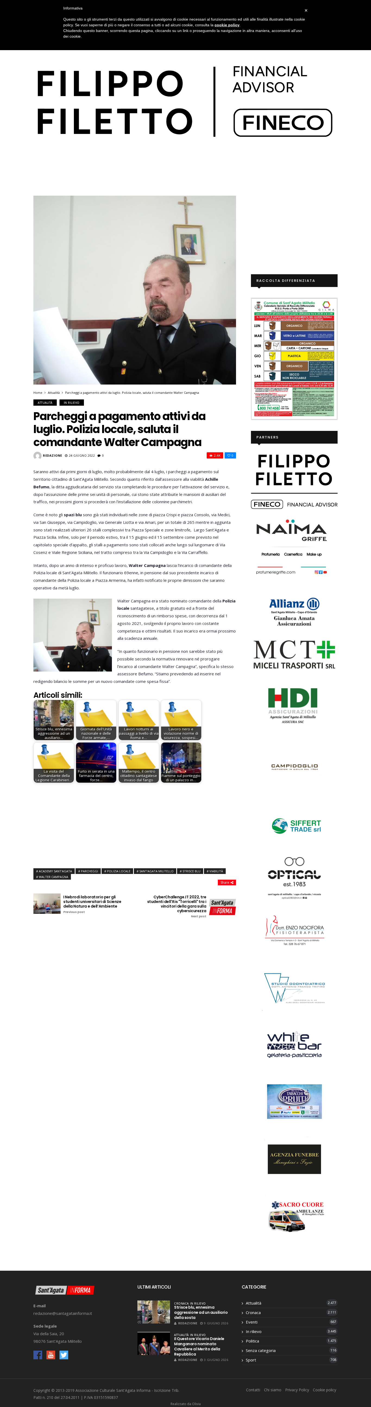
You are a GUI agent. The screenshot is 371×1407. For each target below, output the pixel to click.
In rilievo (72, 403)
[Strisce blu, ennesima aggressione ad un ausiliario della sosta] (153, 1312)
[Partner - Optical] (294, 877)
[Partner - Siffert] (294, 825)
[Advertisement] (134, 824)
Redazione (52, 455)
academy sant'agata (55, 871)
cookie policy (227, 25)
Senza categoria (261, 1350)
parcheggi (89, 871)
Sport (251, 1360)
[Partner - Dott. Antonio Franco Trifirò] (294, 987)
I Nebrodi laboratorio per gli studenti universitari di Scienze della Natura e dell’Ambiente (92, 904)
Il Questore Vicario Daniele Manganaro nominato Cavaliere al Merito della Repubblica (199, 1346)
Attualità (54, 393)
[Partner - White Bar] (294, 1044)
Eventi (251, 1322)
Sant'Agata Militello (156, 871)
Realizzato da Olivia (186, 1404)
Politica (252, 1341)
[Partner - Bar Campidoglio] (294, 768)
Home (37, 393)
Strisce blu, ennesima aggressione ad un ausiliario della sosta (201, 1312)
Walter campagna (53, 877)
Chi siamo (272, 1389)
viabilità (216, 871)
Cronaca (181, 1303)
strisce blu (191, 871)
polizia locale (118, 871)
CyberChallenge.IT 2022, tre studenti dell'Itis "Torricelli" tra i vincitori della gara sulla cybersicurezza (176, 906)
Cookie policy (324, 1389)
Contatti (253, 1389)
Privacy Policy (297, 1389)
